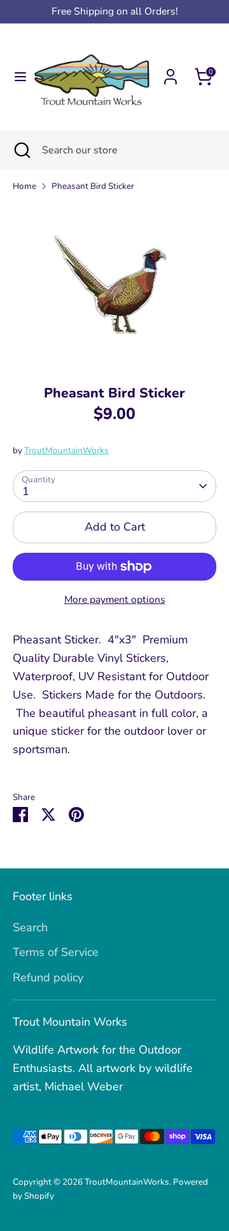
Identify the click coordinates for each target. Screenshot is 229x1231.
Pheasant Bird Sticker (93, 186)
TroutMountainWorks (66, 450)
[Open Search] (21, 150)
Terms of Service (56, 952)
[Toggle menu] (16, 77)
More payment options (114, 600)
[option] (114, 284)
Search (30, 927)
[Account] (170, 73)
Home (24, 186)
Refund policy (48, 977)
